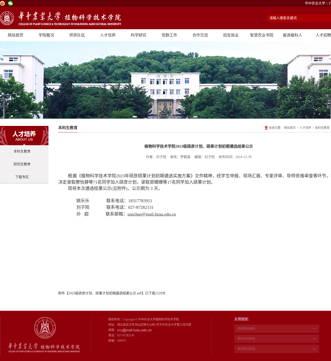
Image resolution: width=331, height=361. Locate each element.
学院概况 (46, 35)
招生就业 (231, 35)
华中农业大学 (315, 3)
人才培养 (108, 35)
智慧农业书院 (261, 35)
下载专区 (22, 177)
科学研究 (138, 35)
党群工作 (169, 35)
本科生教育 (22, 151)
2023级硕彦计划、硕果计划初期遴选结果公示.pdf (105, 293)
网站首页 (15, 35)
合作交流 (200, 35)
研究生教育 (22, 164)
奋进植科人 (292, 35)
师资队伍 (77, 35)
